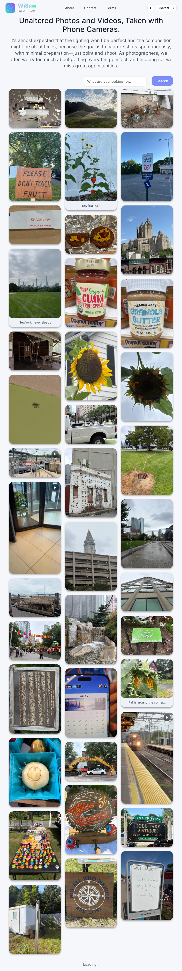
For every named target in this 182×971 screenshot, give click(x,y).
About (69, 8)
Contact (90, 8)
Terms (111, 8)
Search (162, 81)
